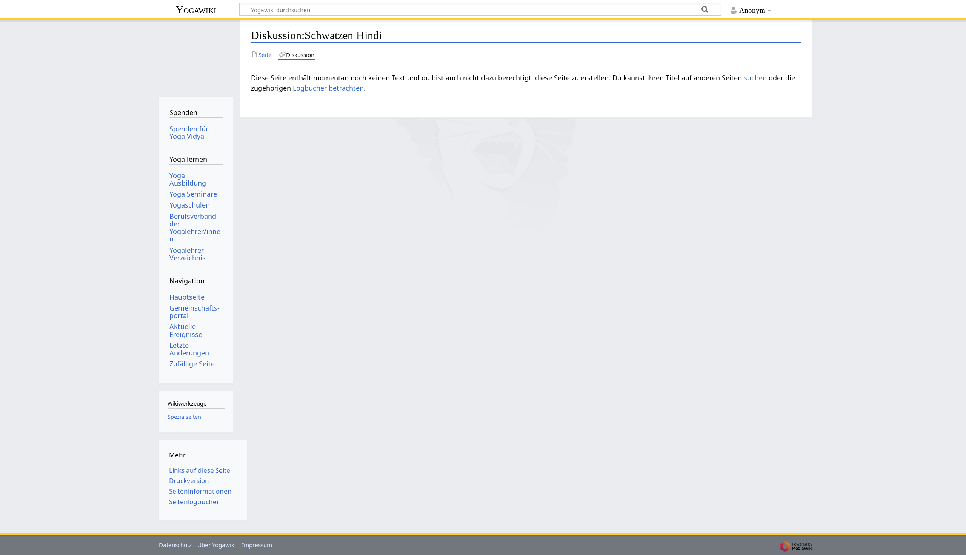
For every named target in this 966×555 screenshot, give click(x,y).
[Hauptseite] (196, 55)
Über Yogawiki (216, 545)
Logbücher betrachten (328, 87)
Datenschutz (175, 545)
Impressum (257, 545)
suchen (755, 77)
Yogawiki (196, 9)
